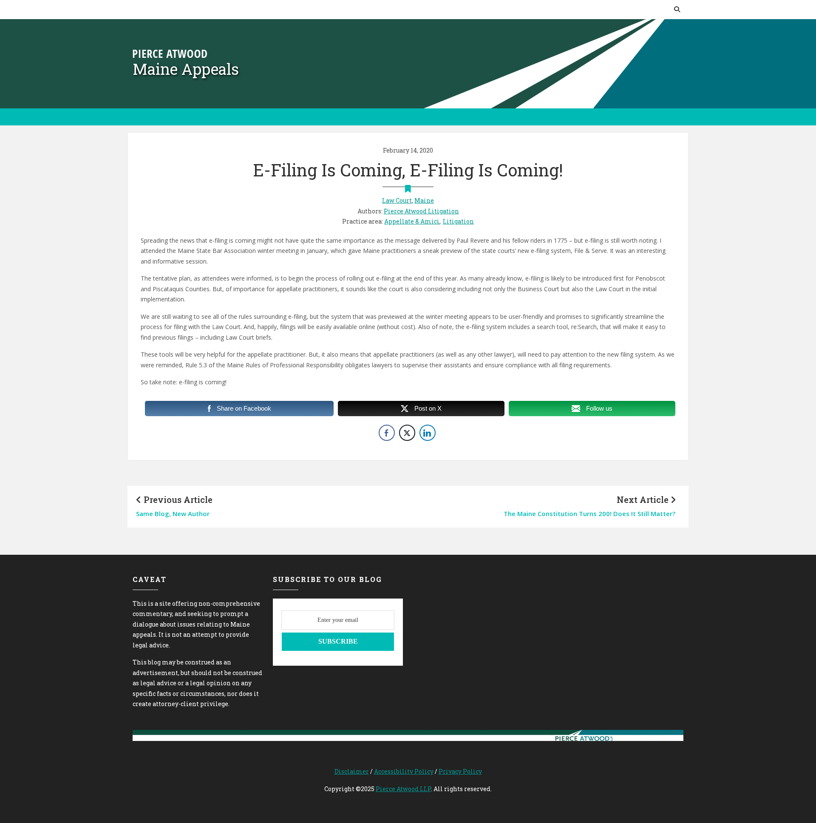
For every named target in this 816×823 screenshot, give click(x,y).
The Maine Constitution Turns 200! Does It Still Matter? (589, 513)
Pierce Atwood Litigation (421, 211)
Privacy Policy (460, 771)
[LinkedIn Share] (427, 433)
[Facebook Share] (387, 433)
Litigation (458, 221)
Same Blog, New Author (173, 513)
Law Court (397, 200)
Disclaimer (351, 771)
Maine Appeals (186, 69)
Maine (424, 200)
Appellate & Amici (411, 221)
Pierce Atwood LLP (403, 789)
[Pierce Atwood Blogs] (170, 53)
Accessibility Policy (404, 771)
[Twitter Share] (407, 433)
